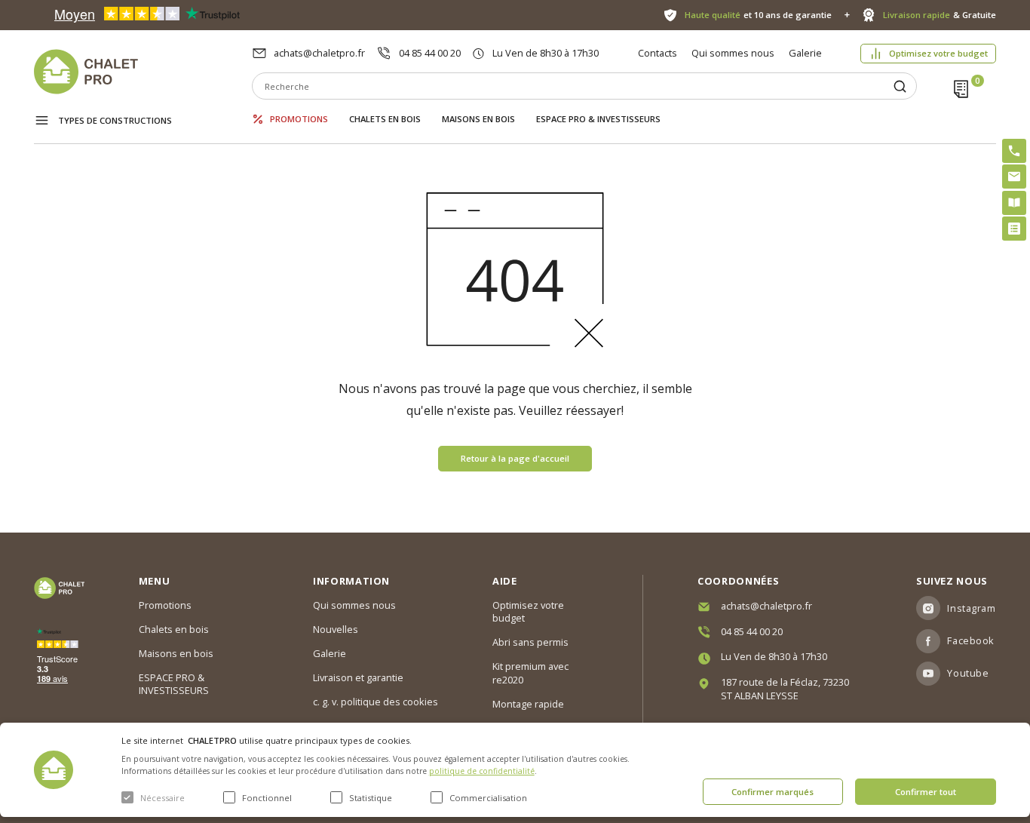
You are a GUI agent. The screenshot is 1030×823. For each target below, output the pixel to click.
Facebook (970, 640)
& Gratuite (939, 14)
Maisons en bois (478, 118)
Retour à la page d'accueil (515, 458)
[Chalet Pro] (143, 71)
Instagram (971, 608)
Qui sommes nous (732, 53)
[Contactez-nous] (1014, 176)
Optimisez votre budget (938, 53)
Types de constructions (115, 120)
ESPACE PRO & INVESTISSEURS (598, 118)
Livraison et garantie (358, 677)
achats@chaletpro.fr (319, 53)
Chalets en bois (385, 118)
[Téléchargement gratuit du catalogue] (1014, 203)
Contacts (657, 53)
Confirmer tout (925, 791)
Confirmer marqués (772, 791)
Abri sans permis (530, 642)
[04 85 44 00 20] (1014, 151)
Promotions (299, 118)
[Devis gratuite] (1014, 228)
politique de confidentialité (482, 771)
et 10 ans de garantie (758, 14)
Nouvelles (335, 629)
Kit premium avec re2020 (530, 672)
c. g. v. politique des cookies (375, 701)
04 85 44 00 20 (430, 53)
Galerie (805, 53)
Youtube (968, 673)
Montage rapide (528, 704)
